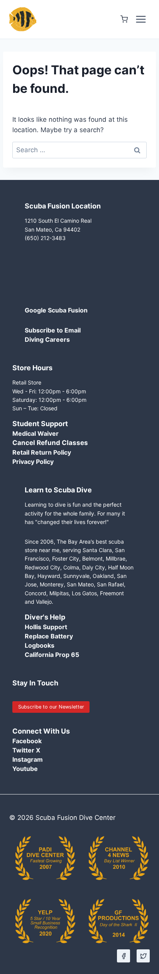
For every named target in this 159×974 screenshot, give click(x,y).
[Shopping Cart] (124, 19)
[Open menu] (141, 19)
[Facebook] (123, 955)
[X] (143, 955)
